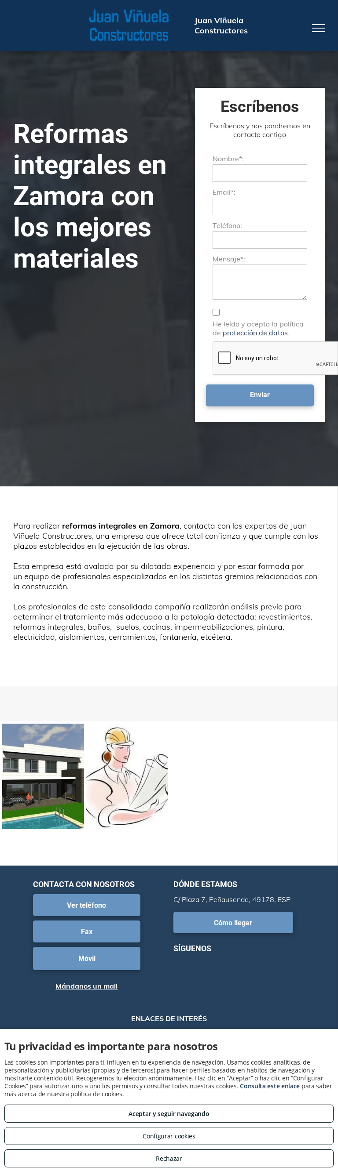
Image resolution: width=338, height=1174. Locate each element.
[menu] (318, 28)
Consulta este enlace (270, 1086)
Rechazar (169, 1158)
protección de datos (256, 332)
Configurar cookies (169, 1136)
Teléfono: (227, 225)
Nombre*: (228, 158)
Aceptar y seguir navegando (169, 1113)
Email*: (224, 192)
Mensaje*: (229, 258)
